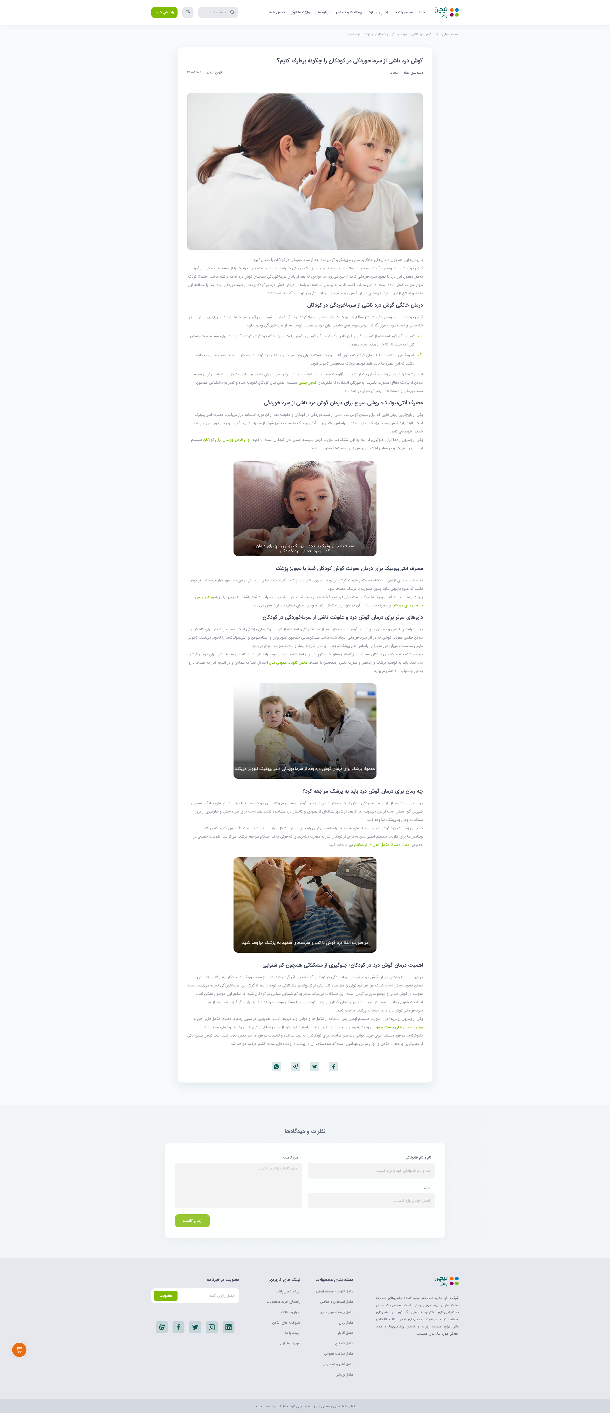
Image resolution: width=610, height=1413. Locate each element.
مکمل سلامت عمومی (338, 1353)
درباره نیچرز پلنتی (288, 1291)
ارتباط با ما (292, 1333)
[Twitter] (195, 1327)
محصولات (405, 12)
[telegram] (295, 1066)
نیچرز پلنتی (307, 383)
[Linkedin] (228, 1327)
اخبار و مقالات (377, 12)
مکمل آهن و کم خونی (338, 1364)
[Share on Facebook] (333, 1066)
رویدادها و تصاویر (349, 12)
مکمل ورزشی (344, 1374)
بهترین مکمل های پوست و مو (399, 1027)
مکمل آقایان (344, 1333)
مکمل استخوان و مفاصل (336, 1301)
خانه (421, 12)
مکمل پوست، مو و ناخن (336, 1312)
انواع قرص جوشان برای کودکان (227, 440)
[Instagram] (212, 1327)
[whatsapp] (276, 1066)
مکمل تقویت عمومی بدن (288, 663)
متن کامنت (290, 1157)
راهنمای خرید (164, 12)
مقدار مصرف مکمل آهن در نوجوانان (381, 845)
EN (188, 12)
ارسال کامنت (192, 1221)
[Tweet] (314, 1066)
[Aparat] (162, 1327)
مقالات (394, 72)
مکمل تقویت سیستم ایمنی (334, 1291)
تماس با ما (277, 12)
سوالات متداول (301, 12)
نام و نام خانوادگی (417, 1157)
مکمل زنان (346, 1322)
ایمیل (427, 1187)
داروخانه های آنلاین (286, 1322)
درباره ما (324, 12)
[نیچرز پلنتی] (447, 12)
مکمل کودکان (344, 1343)
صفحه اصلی (450, 34)
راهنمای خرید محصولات (283, 1301)
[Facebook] (178, 1327)
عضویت (165, 1296)
